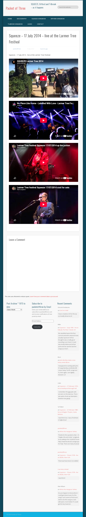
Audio (30, 24)
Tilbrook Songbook (15, 24)
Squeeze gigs (44, 49)
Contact (40, 24)
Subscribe (37, 327)
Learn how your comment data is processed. (44, 296)
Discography (22, 19)
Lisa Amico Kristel (63, 469)
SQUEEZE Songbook (39, 19)
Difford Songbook (57, 19)
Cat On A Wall (64, 310)
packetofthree (17, 49)
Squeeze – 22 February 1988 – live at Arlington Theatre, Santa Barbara (68, 412)
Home (10, 19)
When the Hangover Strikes (68, 431)
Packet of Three (15, 8)
